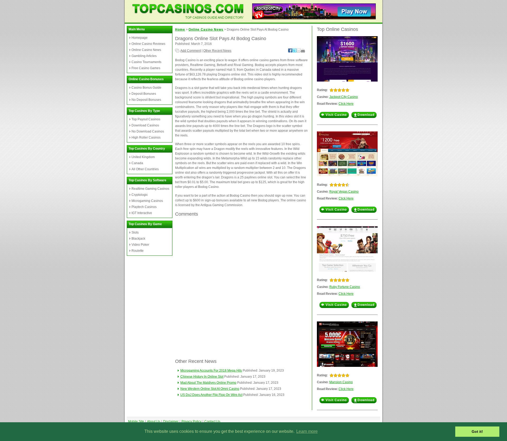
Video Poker (140, 244)
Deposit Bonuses (144, 94)
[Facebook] (290, 51)
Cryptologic (140, 195)
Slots (135, 232)
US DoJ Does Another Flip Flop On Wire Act (211, 395)
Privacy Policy (191, 421)
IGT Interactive (142, 213)
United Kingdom (143, 157)
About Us (153, 421)
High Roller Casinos (146, 137)
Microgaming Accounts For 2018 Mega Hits (211, 370)
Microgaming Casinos (147, 201)
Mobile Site (136, 421)
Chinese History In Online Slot (201, 376)
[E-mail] (299, 51)
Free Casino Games (146, 68)
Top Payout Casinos (146, 119)
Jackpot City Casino (343, 97)
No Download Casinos (148, 131)
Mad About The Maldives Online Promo (208, 383)
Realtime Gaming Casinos (150, 189)
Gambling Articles (144, 56)
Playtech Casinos (144, 207)
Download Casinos (145, 125)
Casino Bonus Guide (146, 87)
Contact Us (212, 421)
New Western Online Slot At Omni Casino (209, 389)
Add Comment (190, 51)
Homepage (140, 38)
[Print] (303, 51)
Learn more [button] (307, 431)
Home (180, 29)
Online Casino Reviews (148, 44)
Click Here (346, 104)
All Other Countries (145, 169)
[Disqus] (241, 288)
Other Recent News (217, 51)
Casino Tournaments (146, 62)
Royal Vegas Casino (344, 191)
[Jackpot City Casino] (314, 18)
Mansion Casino (341, 382)
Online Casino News (146, 50)
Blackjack (138, 238)
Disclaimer (171, 421)
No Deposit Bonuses (146, 100)
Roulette (138, 251)
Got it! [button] (477, 431)
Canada (137, 163)
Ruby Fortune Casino (344, 287)
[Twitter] (294, 51)
